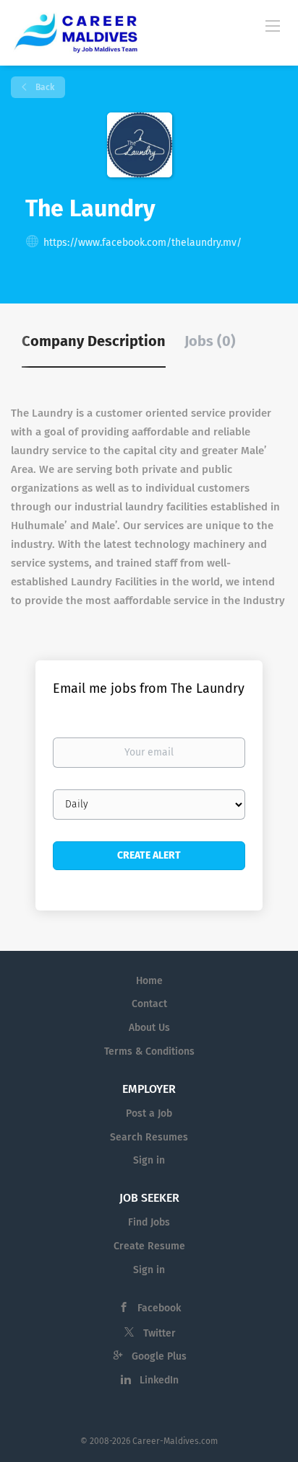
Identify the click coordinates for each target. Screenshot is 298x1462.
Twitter (159, 1333)
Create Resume (149, 1246)
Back (43, 87)
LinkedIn (159, 1380)
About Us (149, 1028)
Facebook (159, 1308)
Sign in (149, 1160)
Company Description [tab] (94, 341)
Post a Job (149, 1113)
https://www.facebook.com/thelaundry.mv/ (142, 242)
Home (149, 981)
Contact (149, 1004)
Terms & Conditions (149, 1051)
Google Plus (159, 1356)
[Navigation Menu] (272, 25)
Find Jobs (149, 1222)
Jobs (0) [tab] (210, 341)
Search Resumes (149, 1137)
